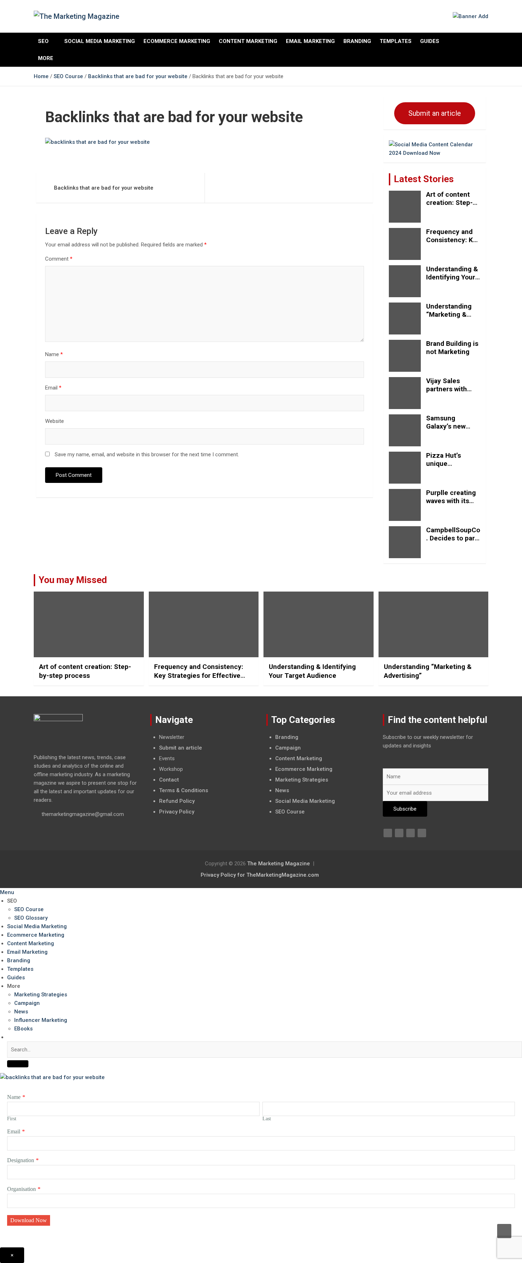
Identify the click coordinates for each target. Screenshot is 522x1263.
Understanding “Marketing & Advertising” (449, 314)
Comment (58, 259)
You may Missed (73, 580)
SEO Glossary (31, 918)
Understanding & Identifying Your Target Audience (452, 277)
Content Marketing (248, 41)
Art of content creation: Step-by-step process (451, 202)
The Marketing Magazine (278, 863)
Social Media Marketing (99, 41)
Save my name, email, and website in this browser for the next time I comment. (147, 454)
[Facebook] (388, 833)
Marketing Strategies (301, 780)
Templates (396, 41)
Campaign (288, 748)
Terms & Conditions (183, 790)
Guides (429, 41)
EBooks (23, 1028)
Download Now (28, 1220)
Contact (169, 780)
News (282, 790)
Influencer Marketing (40, 1020)
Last (266, 1118)
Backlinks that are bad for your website (103, 188)
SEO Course (290, 812)
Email (53, 388)
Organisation (21, 1189)
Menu (7, 892)
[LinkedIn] (410, 833)
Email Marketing (310, 41)
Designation (20, 1160)
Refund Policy (177, 801)
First (11, 1118)
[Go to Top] (504, 1231)
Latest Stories (424, 179)
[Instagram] (422, 833)
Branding (357, 41)
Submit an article (434, 113)
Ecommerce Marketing (176, 41)
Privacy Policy (176, 812)
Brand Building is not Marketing (452, 347)
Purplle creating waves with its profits (451, 501)
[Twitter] (399, 833)
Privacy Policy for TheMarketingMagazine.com (260, 875)
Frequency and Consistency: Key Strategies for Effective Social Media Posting (198, 675)
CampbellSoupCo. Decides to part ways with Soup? (453, 538)
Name (54, 354)
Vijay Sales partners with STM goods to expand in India (449, 393)
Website (54, 421)
